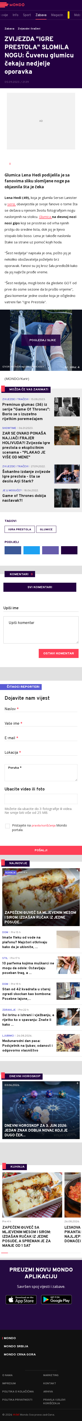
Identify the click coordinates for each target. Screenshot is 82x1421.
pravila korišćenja (44, 826)
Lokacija (13, 753)
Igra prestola (19, 529)
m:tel (16, 1414)
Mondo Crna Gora (20, 1355)
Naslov (12, 709)
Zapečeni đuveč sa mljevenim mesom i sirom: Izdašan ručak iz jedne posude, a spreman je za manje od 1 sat (26, 1236)
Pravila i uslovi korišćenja (54, 1401)
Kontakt (49, 1383)
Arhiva (48, 1392)
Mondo (10, 1338)
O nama (7, 1375)
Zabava (9, 29)
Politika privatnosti (17, 1400)
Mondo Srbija (16, 1346)
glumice (46, 529)
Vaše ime (13, 724)
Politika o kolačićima (18, 1392)
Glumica (45, 216)
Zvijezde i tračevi (29, 29)
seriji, (11, 204)
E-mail (11, 738)
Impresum (9, 1383)
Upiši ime (11, 608)
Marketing (51, 1375)
